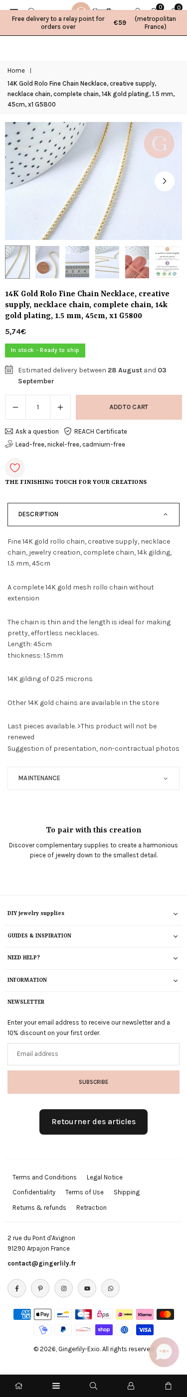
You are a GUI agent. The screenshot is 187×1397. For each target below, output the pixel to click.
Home (16, 70)
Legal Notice (105, 1177)
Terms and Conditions (44, 1177)
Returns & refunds (39, 1207)
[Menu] (56, 1386)
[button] (165, 181)
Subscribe (93, 1081)
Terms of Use (84, 1192)
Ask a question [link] (37, 431)
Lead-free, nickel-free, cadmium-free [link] (70, 444)
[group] (93, 181)
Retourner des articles (93, 1121)
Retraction (91, 1207)
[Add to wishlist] (15, 468)
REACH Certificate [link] (100, 431)
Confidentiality (33, 1192)
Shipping (127, 1192)
